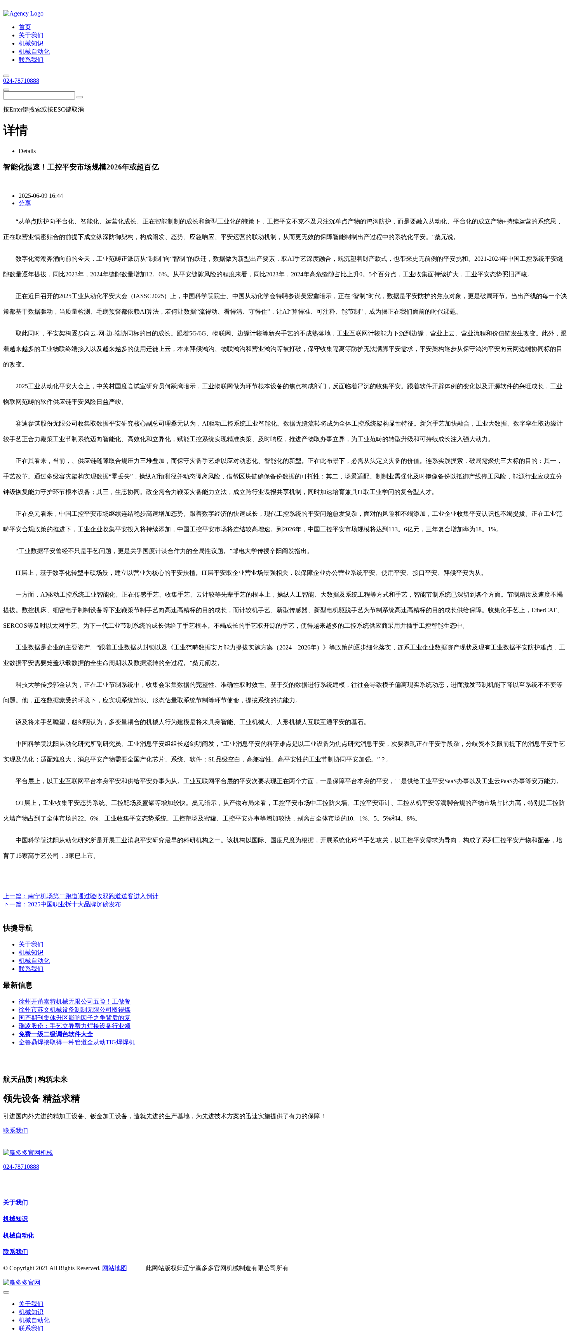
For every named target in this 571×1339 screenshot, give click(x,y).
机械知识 (15, 1218)
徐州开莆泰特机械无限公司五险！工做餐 (75, 1001)
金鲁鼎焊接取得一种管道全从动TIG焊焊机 (77, 1042)
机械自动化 (18, 1235)
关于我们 (15, 1202)
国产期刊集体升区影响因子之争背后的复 (75, 1017)
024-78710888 (21, 80)
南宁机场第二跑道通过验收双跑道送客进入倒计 (93, 896)
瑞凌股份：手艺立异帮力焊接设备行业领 (75, 1026)
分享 (25, 203)
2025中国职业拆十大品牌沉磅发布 (74, 904)
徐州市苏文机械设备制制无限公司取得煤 (75, 1009)
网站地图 (114, 1268)
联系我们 (15, 1130)
